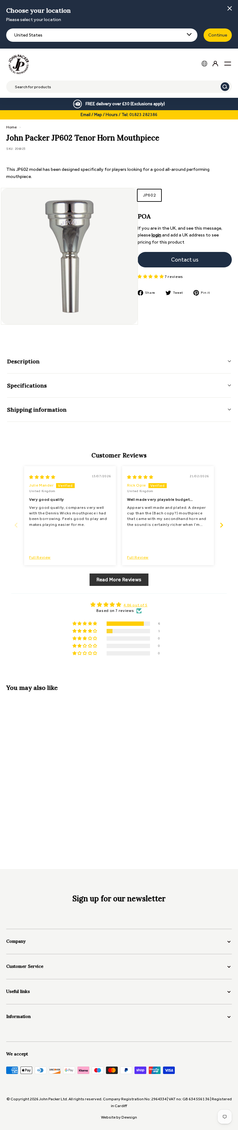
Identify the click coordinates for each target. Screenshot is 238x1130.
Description (23, 361)
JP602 (149, 195)
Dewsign (129, 1117)
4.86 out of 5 (135, 605)
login (156, 235)
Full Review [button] (40, 557)
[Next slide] (222, 525)
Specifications (27, 385)
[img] (42, 477)
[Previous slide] (16, 525)
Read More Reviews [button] (119, 579)
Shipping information (37, 409)
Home (11, 127)
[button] (151, 276)
